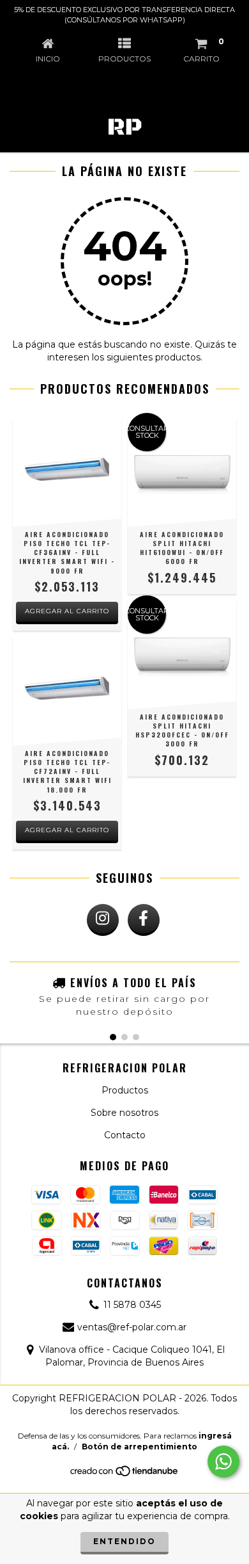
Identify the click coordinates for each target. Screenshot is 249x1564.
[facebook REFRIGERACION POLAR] (144, 920)
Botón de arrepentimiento (139, 1446)
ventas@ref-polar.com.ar (131, 1327)
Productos (125, 1090)
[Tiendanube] (125, 1474)
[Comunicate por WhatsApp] (223, 1462)
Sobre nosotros (124, 1112)
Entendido (124, 1541)
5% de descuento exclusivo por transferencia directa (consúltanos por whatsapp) (124, 14)
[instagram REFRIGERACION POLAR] (103, 920)
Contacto (125, 1135)
